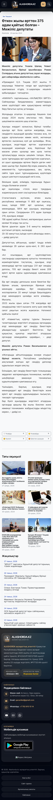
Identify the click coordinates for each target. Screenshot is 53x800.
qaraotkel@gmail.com (25, 700)
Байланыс (27, 795)
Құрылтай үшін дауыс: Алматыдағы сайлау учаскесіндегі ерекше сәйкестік (25, 624)
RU (43, 4)
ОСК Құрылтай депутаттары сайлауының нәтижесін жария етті (24, 612)
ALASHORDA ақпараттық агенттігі (20, 646)
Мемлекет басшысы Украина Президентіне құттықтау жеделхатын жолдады (25, 600)
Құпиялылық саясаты (26, 789)
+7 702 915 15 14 (27, 706)
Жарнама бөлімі (30, 674)
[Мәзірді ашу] (4, 4)
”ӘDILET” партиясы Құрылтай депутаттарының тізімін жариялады (27, 565)
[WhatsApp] (20, 715)
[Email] (13, 715)
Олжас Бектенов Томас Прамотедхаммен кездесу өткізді (24, 588)
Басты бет (26, 778)
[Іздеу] (49, 4)
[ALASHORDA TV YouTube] (6, 715)
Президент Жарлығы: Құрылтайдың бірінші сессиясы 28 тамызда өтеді (25, 577)
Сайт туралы (26, 784)
